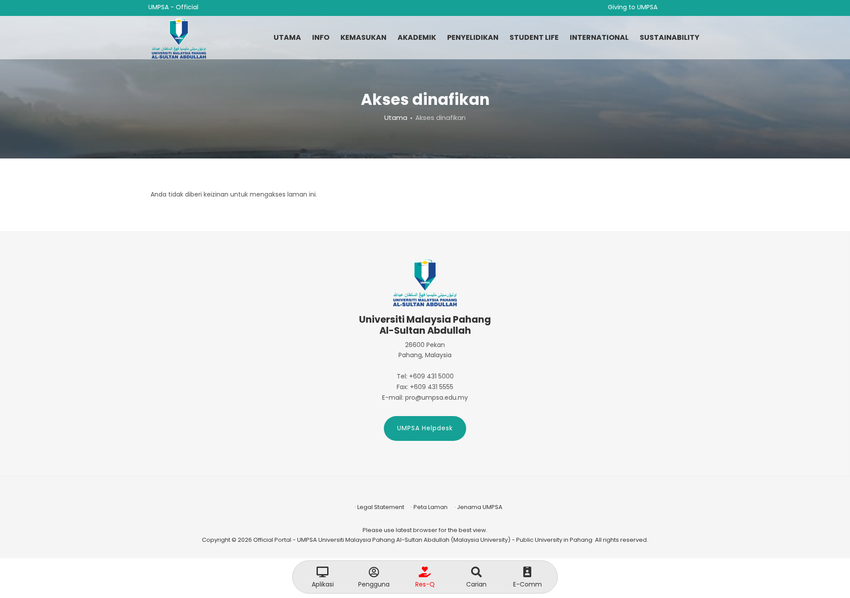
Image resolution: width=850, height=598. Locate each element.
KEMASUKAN (363, 37)
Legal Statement (380, 507)
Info (320, 37)
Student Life (534, 37)
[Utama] (179, 38)
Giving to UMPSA (632, 7)
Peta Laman (430, 507)
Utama (287, 37)
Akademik (417, 37)
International (599, 37)
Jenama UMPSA (479, 507)
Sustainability (669, 37)
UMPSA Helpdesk (425, 428)
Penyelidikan (472, 37)
